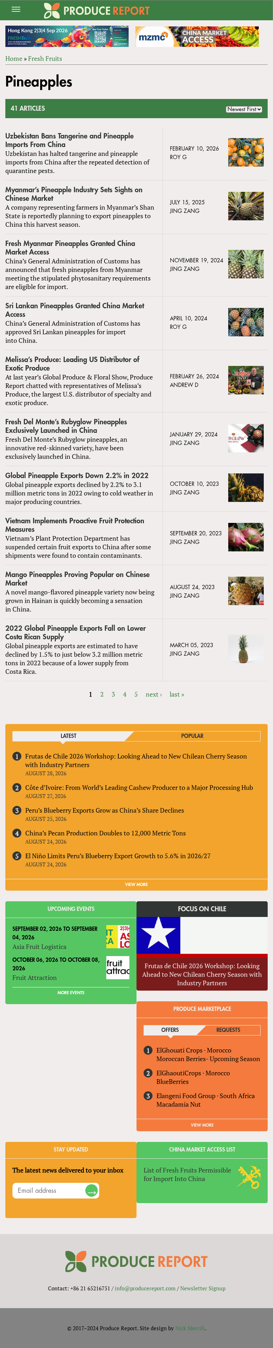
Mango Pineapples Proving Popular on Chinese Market (77, 579)
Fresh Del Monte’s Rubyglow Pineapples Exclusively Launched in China (66, 426)
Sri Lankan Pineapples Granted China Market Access (74, 310)
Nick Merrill (190, 1328)
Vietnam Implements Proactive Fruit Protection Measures (74, 525)
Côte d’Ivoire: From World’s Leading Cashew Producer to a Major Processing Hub (139, 787)
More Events (71, 993)
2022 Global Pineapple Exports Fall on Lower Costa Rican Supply (75, 633)
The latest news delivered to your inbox (67, 1170)
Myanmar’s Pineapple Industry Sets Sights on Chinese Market (74, 194)
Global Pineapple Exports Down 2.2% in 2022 (77, 475)
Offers (170, 1030)
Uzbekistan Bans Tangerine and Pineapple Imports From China (69, 140)
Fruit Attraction (34, 977)
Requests (228, 1030)
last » (177, 694)
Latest (68, 736)
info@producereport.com (145, 1288)
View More (202, 1125)
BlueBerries (172, 1081)
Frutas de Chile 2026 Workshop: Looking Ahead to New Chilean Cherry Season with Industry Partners (202, 974)
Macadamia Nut (178, 1104)
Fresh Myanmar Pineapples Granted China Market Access (70, 248)
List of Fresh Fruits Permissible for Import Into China (187, 1174)
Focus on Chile (202, 909)
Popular (192, 736)
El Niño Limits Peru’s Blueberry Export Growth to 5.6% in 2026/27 (118, 855)
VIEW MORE (136, 884)
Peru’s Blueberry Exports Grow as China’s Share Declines (104, 810)
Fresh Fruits (45, 58)
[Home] (96, 10)
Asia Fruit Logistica (39, 946)
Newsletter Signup (202, 1288)
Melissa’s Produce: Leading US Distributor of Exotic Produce (72, 364)
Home (13, 58)
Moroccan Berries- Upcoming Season (208, 1058)
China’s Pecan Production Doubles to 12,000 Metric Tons (105, 833)
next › (154, 694)
